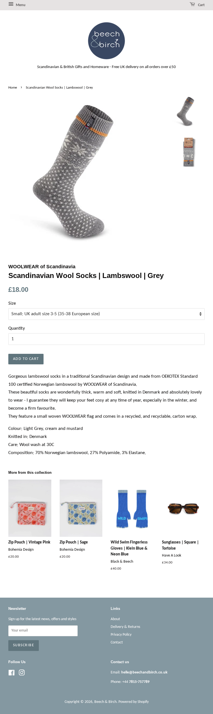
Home (12, 87)
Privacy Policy (121, 635)
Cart (201, 5)
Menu (20, 5)
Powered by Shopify (133, 702)
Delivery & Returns (125, 627)
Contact (117, 642)
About (115, 619)
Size (12, 303)
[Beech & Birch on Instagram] (22, 674)
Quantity (16, 328)
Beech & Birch (105, 702)
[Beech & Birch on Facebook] (11, 674)
